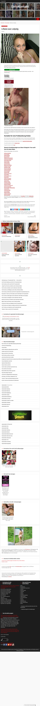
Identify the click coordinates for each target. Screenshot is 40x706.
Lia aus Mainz (6, 174)
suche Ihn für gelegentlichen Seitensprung (9, 374)
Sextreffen (12, 212)
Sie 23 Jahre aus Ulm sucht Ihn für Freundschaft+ (11, 284)
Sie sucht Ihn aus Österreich (5, 590)
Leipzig (5, 212)
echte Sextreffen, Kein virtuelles (8, 357)
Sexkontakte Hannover (6, 404)
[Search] (35, 19)
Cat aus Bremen (7, 191)
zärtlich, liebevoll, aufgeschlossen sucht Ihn (33, 228)
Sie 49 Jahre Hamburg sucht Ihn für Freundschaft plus (12, 282)
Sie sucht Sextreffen (28, 213)
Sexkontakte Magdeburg (6, 392)
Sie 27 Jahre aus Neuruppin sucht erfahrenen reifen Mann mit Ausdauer (15, 295)
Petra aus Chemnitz (7, 168)
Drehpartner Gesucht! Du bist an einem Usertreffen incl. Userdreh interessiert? (16, 359)
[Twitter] (13, 209)
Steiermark (9, 437)
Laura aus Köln (6, 172)
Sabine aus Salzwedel (7, 173)
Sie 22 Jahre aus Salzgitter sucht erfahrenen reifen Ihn (12, 297)
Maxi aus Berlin (6, 161)
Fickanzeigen (7, 22)
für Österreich (7, 424)
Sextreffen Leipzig (17, 212)
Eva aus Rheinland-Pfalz (32, 216)
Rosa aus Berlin (6, 156)
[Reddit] (21, 209)
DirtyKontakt (20, 6)
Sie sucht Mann (18, 213)
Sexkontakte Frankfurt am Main (7, 400)
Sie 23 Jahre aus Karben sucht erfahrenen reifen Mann (12, 287)
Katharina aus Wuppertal (8, 185)
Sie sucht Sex (22, 213)
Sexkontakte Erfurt (5, 406)
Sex (29, 267)
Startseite (2, 22)
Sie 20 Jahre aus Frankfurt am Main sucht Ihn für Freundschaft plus (14, 305)
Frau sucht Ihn (16, 211)
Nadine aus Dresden (7, 178)
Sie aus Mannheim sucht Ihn (7, 361)
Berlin (21, 585)
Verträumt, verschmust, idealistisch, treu (9, 376)
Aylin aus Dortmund (7, 186)
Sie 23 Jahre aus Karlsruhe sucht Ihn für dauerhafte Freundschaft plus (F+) (15, 291)
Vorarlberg (9, 441)
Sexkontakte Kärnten (6, 431)
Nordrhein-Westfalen (24, 595)
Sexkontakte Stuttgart (6, 402)
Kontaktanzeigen (27, 141)
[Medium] (27, 209)
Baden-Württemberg (24, 602)
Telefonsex (2, 597)
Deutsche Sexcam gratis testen (6, 601)
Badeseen (27, 549)
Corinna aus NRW (7, 190)
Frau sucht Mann (21, 211)
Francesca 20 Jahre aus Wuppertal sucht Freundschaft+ (12, 303)
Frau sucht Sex (26, 211)
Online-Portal (17, 143)
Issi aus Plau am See (7, 160)
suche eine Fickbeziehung (7, 228)
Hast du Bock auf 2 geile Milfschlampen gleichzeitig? (11, 343)
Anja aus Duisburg (7, 184)
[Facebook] (11, 209)
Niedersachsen (23, 596)
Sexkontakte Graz (5, 426)
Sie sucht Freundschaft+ (31, 212)
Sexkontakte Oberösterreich (7, 435)
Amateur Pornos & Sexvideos (6, 602)
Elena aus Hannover (7, 179)
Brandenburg (22, 586)
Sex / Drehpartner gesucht (5, 596)
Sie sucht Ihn (6, 213)
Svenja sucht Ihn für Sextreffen (7, 246)
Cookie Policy (3, 636)
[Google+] (17, 209)
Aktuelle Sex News (4, 598)
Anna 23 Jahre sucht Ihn (6, 364)
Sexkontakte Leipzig (5, 394)
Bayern (21, 603)
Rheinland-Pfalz (23, 601)
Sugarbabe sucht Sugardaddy (6, 603)
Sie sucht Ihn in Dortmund (6, 368)
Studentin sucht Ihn (7, 166)
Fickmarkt (12, 211)
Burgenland (9, 443)
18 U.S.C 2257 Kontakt (5, 634)
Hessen (21, 592)
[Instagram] (15, 209)
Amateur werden (4, 561)
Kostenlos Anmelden (7, 71)
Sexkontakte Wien (5, 428)
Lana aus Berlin (6, 154)
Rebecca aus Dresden (8, 165)
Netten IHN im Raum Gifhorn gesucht (8, 370)
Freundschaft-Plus (11, 280)
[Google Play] (19, 209)
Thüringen (22, 591)
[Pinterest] (23, 209)
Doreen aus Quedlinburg (8, 159)
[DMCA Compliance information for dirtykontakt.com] (4, 639)
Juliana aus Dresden (7, 193)
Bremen (21, 598)
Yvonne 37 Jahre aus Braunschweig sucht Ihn (10, 378)
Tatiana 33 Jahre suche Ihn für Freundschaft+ (10, 309)
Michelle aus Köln (7, 167)
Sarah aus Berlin (7, 155)
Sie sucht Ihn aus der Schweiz (6, 591)
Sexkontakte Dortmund (6, 398)
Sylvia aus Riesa (7, 162)
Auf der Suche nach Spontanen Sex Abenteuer (10, 380)
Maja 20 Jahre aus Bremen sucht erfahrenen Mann (11, 301)
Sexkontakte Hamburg (6, 388)
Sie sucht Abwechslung (24, 212)
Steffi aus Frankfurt (7, 153)
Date (10, 566)
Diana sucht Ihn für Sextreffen (20, 246)
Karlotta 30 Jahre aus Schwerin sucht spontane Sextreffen (12, 299)
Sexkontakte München (6, 390)
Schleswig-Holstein (23, 597)
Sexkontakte (9, 212)
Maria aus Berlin (7, 192)
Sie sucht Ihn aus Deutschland (6, 589)
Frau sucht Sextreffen (32, 211)
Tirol (7, 439)
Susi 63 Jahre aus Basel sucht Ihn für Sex (9, 366)
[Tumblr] (25, 209)
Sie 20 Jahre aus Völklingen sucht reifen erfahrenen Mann (12, 289)
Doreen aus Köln (7, 194)
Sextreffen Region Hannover (7, 372)
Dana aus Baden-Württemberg (9, 187)
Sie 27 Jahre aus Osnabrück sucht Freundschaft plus (11, 307)
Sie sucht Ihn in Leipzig (12, 213)
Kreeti (17, 650)
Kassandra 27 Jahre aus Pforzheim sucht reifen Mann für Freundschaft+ (15, 293)
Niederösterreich (10, 433)
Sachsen (21, 589)
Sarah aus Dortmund (7, 175)
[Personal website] (29, 209)
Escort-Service (3, 595)
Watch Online (37, 19)
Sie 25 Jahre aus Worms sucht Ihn (33, 246)
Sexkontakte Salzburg (6, 430)
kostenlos (10, 576)
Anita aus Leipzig (7, 181)
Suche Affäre (20, 228)
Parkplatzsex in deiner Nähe (5, 592)
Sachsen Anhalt (23, 590)
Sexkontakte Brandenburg (6, 396)
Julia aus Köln (6, 180)
